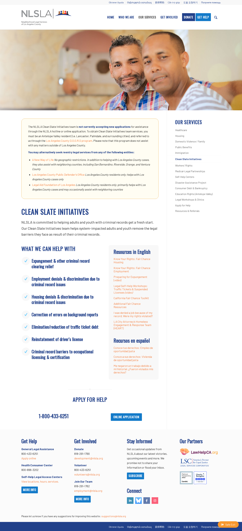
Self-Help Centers (184, 176)
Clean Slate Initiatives (188, 159)
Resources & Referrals (187, 210)
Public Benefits (183, 147)
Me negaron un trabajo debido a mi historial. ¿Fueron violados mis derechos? (133, 369)
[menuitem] (116, 2)
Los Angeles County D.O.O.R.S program (69, 140)
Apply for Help (182, 205)
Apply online (28, 458)
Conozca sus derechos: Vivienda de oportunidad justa (133, 358)
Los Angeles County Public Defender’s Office (58, 174)
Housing (179, 135)
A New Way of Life (43, 159)
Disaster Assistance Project (190, 182)
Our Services (188, 122)
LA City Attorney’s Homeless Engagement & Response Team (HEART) (132, 325)
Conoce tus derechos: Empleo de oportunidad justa (133, 349)
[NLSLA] (46, 17)
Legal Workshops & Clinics (189, 199)
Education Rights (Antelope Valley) (194, 193)
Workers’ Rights (183, 165)
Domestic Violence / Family (190, 141)
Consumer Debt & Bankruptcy (191, 188)
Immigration (182, 152)
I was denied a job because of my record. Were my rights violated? (133, 314)
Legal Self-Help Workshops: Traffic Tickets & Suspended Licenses (131, 289)
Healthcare (181, 130)
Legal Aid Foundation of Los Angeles (53, 184)
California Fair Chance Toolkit (131, 298)
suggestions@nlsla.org (113, 516)
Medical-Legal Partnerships (190, 171)
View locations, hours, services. (40, 481)
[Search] (216, 17)
